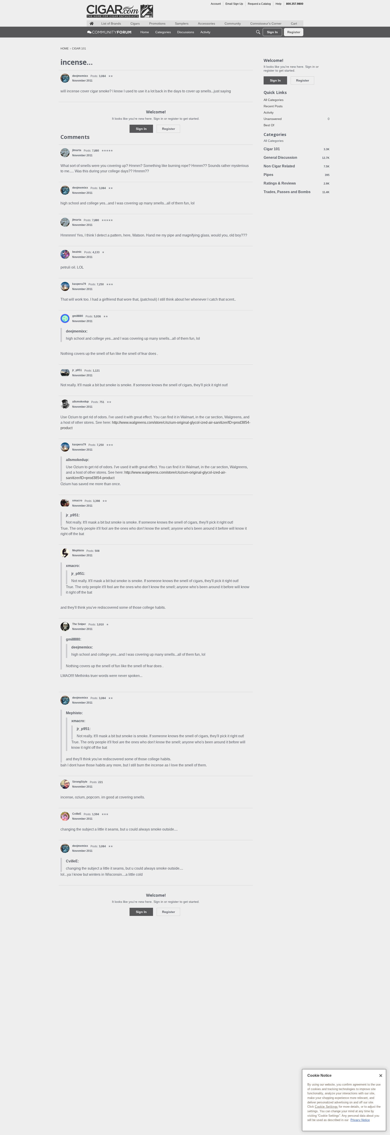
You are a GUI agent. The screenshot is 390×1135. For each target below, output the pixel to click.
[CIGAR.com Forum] (109, 32)
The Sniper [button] (79, 624)
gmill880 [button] (77, 316)
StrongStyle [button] (79, 781)
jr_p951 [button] (77, 370)
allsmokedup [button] (80, 401)
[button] (65, 78)
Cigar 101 (297, 149)
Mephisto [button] (78, 550)
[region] (344, 1100)
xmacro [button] (77, 500)
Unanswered (297, 119)
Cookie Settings (326, 1106)
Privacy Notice (360, 1120)
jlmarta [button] (76, 150)
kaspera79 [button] (79, 284)
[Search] (258, 32)
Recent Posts (273, 106)
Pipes (297, 175)
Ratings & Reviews (297, 183)
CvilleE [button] (76, 813)
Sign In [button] (141, 129)
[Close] (381, 1076)
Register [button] (168, 129)
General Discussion (297, 157)
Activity (269, 112)
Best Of (269, 125)
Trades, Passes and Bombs (297, 192)
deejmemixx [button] (80, 75)
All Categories (273, 100)
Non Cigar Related (297, 166)
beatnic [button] (77, 251)
